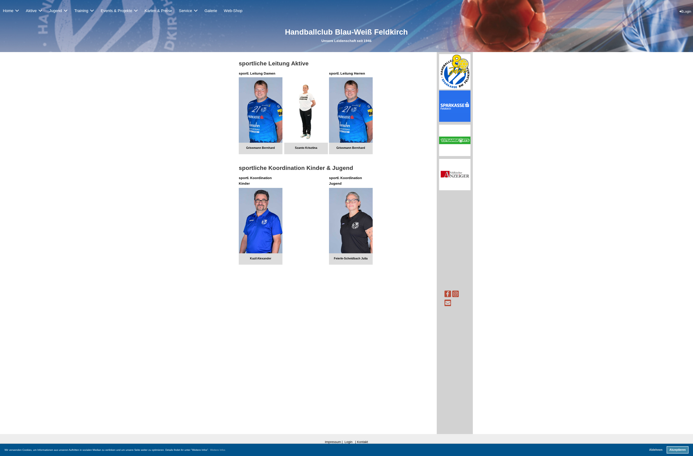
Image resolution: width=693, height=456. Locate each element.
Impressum (333, 442)
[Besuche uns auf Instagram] (455, 295)
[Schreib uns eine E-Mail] (447, 304)
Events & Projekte (116, 10)
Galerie (210, 10)
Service (185, 10)
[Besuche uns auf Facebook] (447, 295)
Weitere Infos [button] (217, 449)
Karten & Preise (158, 10)
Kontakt (362, 442)
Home (8, 10)
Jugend (55, 10)
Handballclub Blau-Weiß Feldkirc (344, 32)
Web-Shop (233, 10)
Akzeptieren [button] (677, 449)
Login (687, 11)
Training (81, 10)
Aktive (31, 10)
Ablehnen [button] (656, 449)
